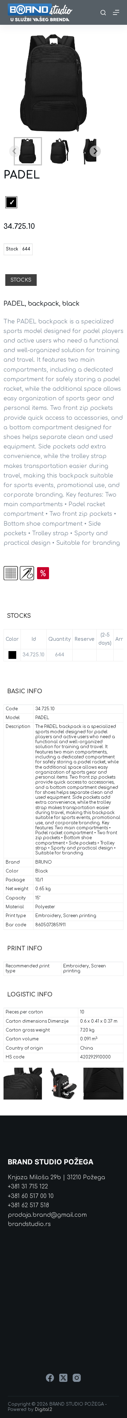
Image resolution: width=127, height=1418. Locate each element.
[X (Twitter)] (63, 1378)
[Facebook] (50, 1378)
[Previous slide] (14, 151)
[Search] (103, 12)
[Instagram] (77, 1378)
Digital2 (43, 1409)
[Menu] (116, 12)
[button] (28, 151)
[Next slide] (95, 151)
